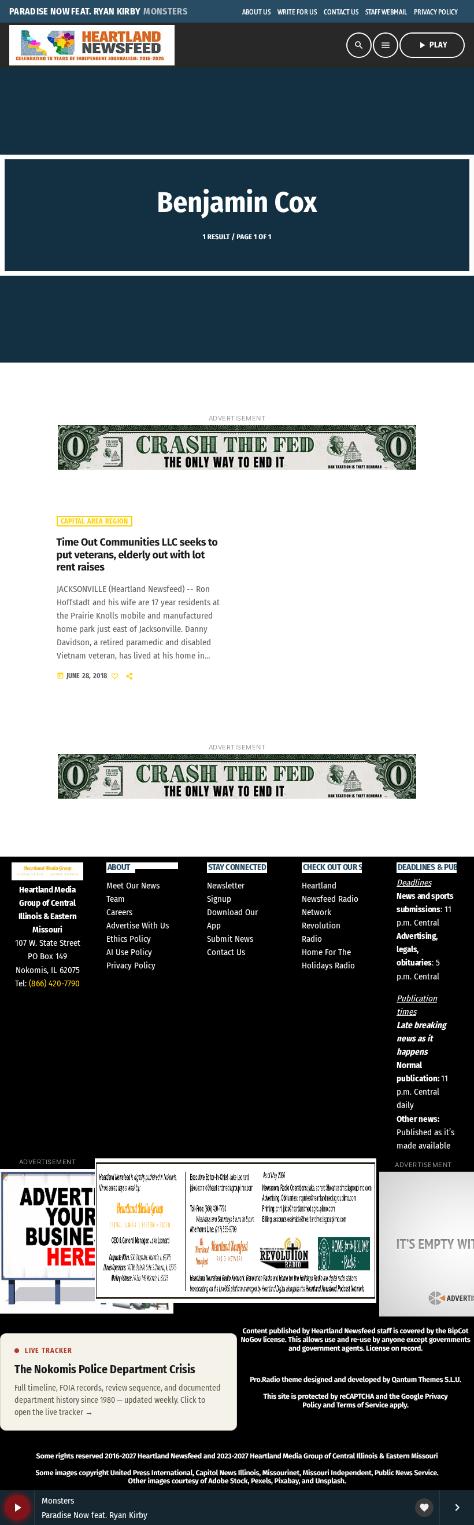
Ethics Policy (128, 939)
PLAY (432, 45)
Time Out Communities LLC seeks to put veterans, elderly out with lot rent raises (137, 554)
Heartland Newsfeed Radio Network (330, 898)
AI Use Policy (129, 952)
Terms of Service (362, 1405)
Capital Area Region (94, 521)
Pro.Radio (265, 1380)
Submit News (230, 939)
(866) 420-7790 (54, 983)
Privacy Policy (130, 965)
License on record (393, 1348)
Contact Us (226, 952)
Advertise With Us (137, 925)
